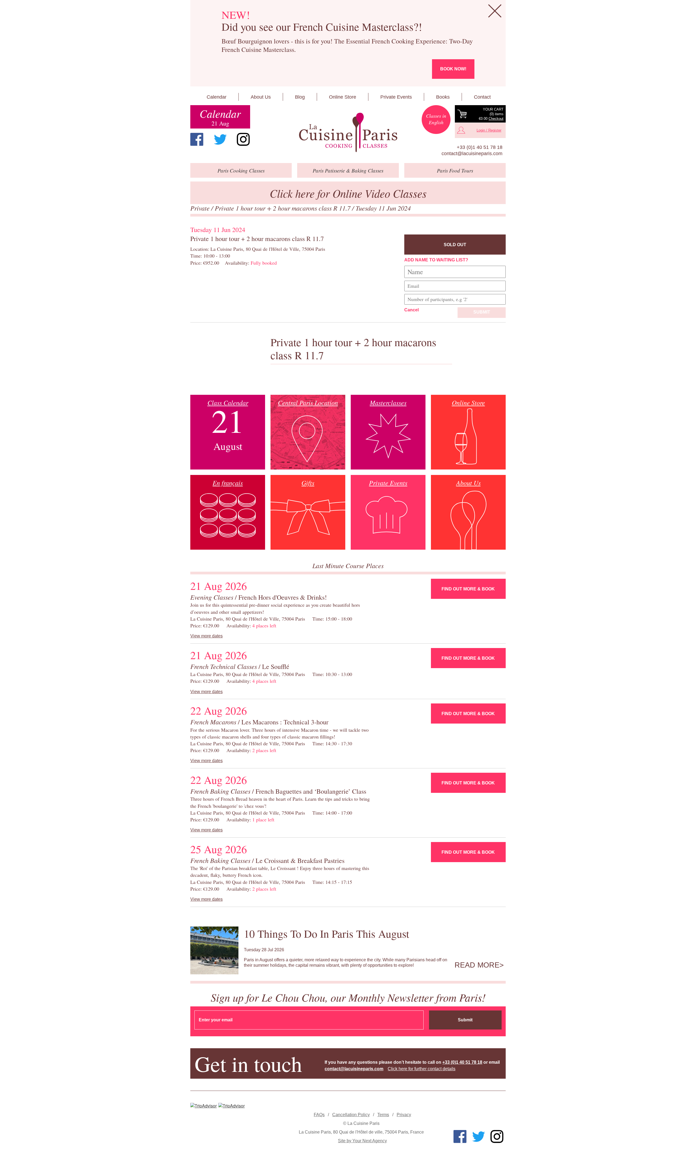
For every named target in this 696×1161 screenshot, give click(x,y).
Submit (481, 312)
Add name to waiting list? (436, 260)
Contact (482, 97)
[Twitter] (220, 139)
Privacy (404, 1114)
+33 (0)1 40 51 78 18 (479, 147)
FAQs (319, 1114)
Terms (383, 1114)
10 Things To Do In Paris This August (326, 933)
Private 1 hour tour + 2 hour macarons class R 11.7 (283, 208)
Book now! (453, 69)
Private (200, 208)
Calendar (216, 97)
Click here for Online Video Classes (348, 193)
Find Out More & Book (468, 589)
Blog (300, 97)
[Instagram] (243, 139)
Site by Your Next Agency (362, 1140)
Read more (477, 965)
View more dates (206, 636)
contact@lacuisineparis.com (472, 153)
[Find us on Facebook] (196, 139)
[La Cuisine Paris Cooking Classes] (348, 132)
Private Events (396, 97)
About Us (261, 97)
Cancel (411, 310)
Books (443, 97)
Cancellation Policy (351, 1114)
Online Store (342, 97)
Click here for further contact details (421, 1068)
